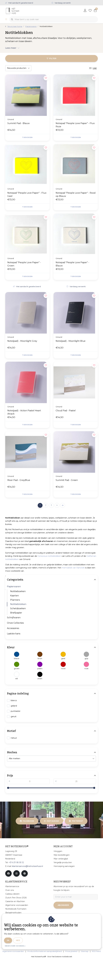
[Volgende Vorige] (62, 505)
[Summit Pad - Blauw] (27, 95)
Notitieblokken (18, 604)
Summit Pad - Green (67, 480)
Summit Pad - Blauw (18, 123)
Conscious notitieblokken (49, 556)
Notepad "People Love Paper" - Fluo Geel (26, 194)
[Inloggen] (85, 10)
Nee (18, 940)
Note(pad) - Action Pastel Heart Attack (24, 412)
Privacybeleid (71, 951)
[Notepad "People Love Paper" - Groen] (27, 234)
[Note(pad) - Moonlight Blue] (76, 313)
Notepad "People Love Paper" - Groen (24, 264)
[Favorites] (90, 10)
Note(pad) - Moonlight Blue (70, 341)
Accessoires (13, 628)
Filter (52, 58)
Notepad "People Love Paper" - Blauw (72, 264)
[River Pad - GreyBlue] (27, 452)
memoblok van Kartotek (73, 568)
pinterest (77, 821)
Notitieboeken (18, 591)
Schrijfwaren (14, 617)
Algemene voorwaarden (13, 951)
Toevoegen (27, 137)
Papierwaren (14, 586)
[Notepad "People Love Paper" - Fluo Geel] (27, 164)
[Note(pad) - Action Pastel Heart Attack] (27, 382)
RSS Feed (96, 951)
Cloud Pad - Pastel (66, 410)
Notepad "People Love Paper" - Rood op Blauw (75, 194)
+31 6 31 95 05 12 (16, 862)
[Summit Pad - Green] (76, 452)
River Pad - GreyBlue (18, 480)
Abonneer (63, 905)
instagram (53, 821)
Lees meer (10, 48)
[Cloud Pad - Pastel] (76, 382)
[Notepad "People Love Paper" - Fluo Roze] (76, 95)
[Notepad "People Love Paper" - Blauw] (76, 234)
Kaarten (14, 595)
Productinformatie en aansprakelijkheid (44, 951)
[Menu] (6, 19)
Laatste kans (13, 633)
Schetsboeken (18, 608)
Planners (15, 600)
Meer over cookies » (15, 946)
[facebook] (8, 873)
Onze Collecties (15, 623)
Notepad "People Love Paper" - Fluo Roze (75, 125)
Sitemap (84, 951)
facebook (28, 821)
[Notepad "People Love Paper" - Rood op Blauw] (76, 164)
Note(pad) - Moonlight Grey (22, 341)
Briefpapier (16, 612)
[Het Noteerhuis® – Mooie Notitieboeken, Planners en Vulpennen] (17, 10)
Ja (8, 940)
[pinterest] (24, 873)
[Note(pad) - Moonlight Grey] (27, 313)
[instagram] (16, 873)
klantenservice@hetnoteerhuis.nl (27, 866)
